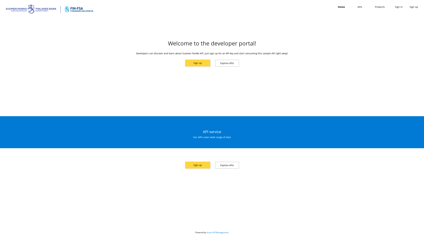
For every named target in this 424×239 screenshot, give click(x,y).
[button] (227, 63)
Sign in (399, 6)
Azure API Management (217, 232)
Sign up (197, 63)
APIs (360, 6)
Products (380, 6)
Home (341, 6)
